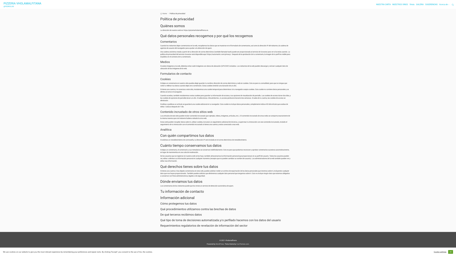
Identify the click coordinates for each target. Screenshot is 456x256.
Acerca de (443, 4)
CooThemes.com (242, 244)
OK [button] (451, 252)
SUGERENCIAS (431, 4)
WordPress (220, 244)
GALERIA (420, 4)
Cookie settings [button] (440, 252)
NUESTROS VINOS (400, 4)
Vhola (412, 4)
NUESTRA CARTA (383, 4)
